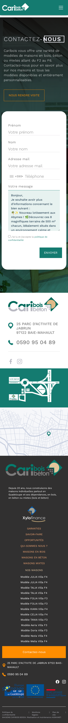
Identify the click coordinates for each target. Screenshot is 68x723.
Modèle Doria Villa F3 (34, 630)
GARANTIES (34, 528)
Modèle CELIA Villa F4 (34, 614)
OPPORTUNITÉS (34, 540)
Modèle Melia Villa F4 (34, 641)
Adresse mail (19, 159)
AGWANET (56, 717)
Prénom (14, 125)
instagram (19, 361)
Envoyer (50, 252)
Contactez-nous (34, 652)
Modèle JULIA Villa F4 (34, 576)
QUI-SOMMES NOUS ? (34, 545)
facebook (10, 361)
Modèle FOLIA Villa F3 (34, 598)
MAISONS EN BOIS (34, 551)
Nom (12, 142)
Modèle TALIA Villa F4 (34, 587)
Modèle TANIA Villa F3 (34, 619)
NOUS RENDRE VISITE (24, 95)
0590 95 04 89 (35, 342)
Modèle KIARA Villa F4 (34, 609)
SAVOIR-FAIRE (34, 534)
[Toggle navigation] (61, 7)
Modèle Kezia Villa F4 (34, 635)
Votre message (20, 186)
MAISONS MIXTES (34, 563)
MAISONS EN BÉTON (34, 557)
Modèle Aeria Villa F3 (34, 625)
